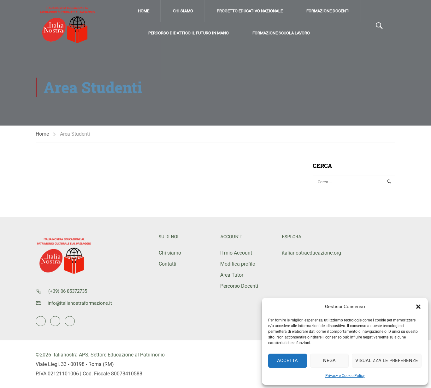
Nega (329, 360)
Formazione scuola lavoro (281, 33)
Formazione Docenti (328, 11)
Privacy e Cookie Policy (345, 375)
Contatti (167, 264)
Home (143, 11)
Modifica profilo (237, 264)
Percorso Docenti (239, 286)
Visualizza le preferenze (386, 360)
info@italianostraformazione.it (80, 303)
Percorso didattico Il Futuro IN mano (188, 33)
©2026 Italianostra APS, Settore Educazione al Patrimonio (100, 355)
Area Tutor (231, 275)
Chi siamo (183, 11)
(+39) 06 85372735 (67, 291)
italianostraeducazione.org (308, 253)
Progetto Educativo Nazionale (250, 11)
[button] (418, 306)
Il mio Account (236, 253)
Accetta (287, 360)
